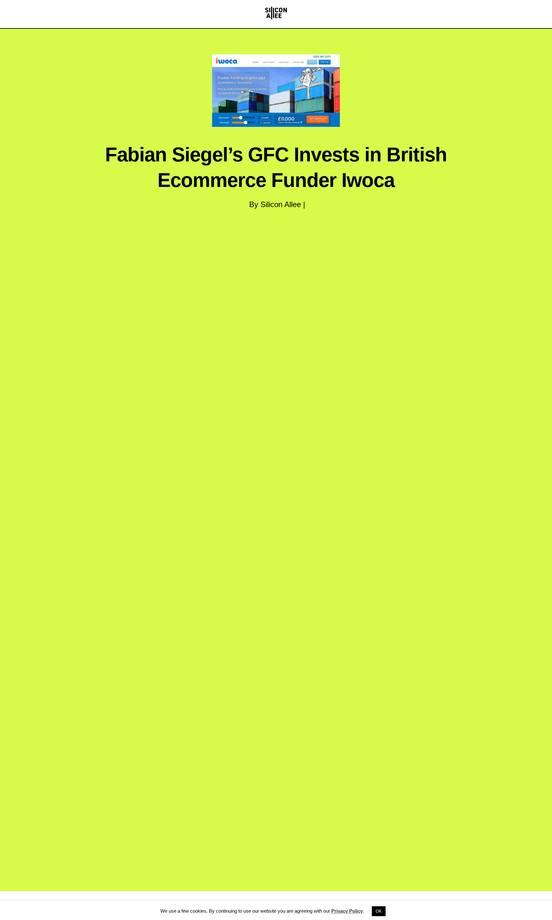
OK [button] (379, 911)
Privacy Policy (347, 911)
